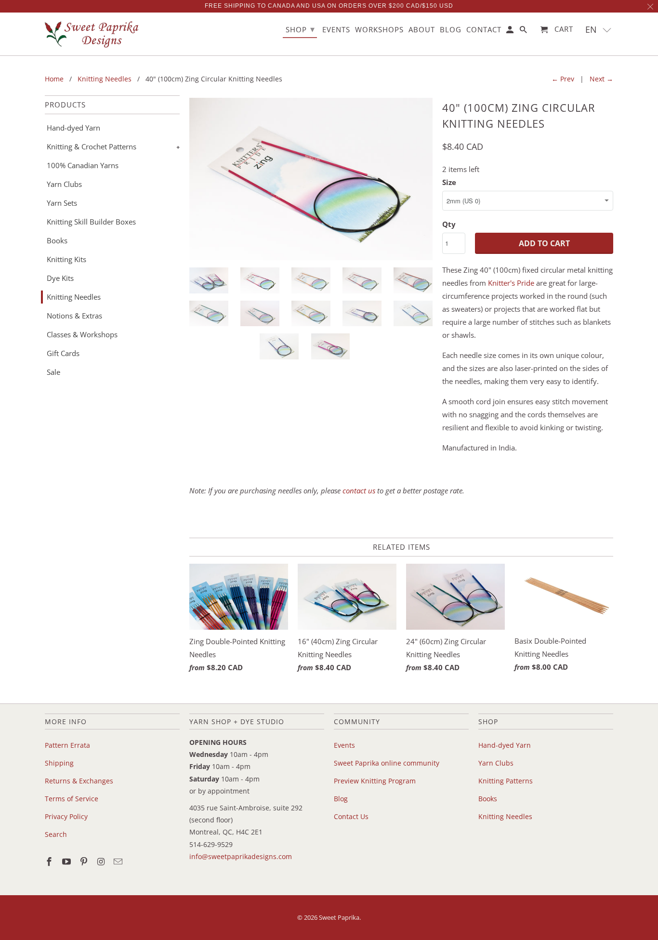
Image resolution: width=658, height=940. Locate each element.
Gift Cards (63, 353)
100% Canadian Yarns (82, 165)
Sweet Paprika (339, 917)
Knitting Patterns (505, 780)
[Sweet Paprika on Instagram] (101, 861)
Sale (53, 372)
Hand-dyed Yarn (73, 127)
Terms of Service (71, 798)
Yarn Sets (62, 203)
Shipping (59, 763)
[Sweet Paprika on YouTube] (67, 861)
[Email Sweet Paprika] (119, 861)
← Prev (563, 78)
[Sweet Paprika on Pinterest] (84, 861)
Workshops (379, 30)
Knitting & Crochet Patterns (91, 146)
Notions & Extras (74, 315)
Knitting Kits (66, 259)
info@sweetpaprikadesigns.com (240, 856)
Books (57, 240)
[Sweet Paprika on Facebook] (50, 861)
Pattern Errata (67, 745)
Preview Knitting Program (375, 780)
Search (56, 834)
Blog (341, 798)
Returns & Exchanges (79, 780)
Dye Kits (60, 278)
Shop (300, 29)
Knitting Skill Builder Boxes (91, 221)
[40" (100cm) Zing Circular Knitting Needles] (311, 179)
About (421, 30)
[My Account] (510, 32)
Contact (483, 30)
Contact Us (351, 816)
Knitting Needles (74, 297)
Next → (601, 78)
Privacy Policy (66, 816)
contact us (358, 490)
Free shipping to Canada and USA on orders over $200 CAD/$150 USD (329, 5)
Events (344, 745)
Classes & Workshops (82, 334)
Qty (449, 224)
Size (449, 182)
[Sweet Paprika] (93, 34)
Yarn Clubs (64, 184)
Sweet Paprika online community (386, 763)
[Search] (524, 32)
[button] (598, 30)
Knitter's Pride (511, 283)
